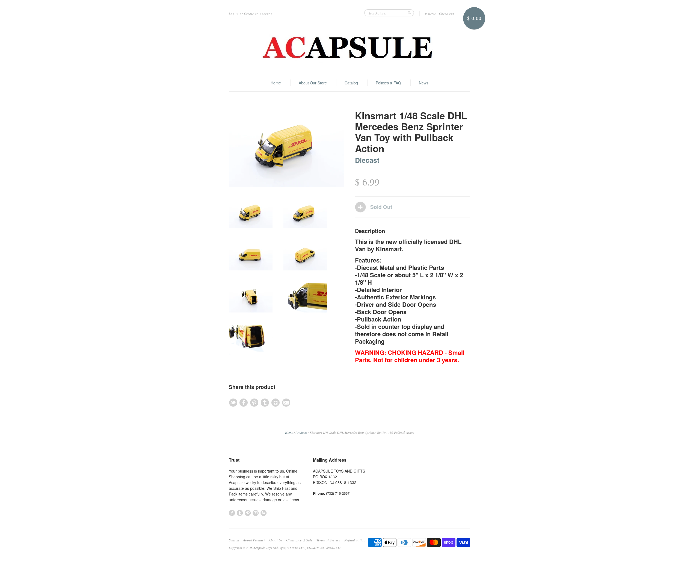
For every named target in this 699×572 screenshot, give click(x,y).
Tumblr (240, 513)
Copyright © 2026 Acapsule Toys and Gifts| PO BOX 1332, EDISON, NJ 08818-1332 (284, 548)
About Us (275, 540)
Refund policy (354, 540)
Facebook (232, 513)
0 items (430, 13)
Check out (446, 13)
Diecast (367, 160)
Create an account (258, 13)
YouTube (256, 513)
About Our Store (313, 82)
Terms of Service (328, 540)
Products (301, 432)
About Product (254, 540)
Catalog (351, 82)
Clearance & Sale (299, 540)
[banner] (349, 48)
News (423, 82)
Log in (234, 13)
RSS (263, 513)
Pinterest (248, 513)
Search (234, 540)
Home (276, 82)
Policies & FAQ (388, 82)
